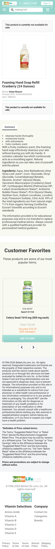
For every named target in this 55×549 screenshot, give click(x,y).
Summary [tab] (10, 127)
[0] (48, 10)
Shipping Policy (46, 544)
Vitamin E (10, 533)
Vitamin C (10, 524)
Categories (40, 516)
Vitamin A (10, 516)
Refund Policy (35, 544)
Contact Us (40, 512)
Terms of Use (15, 544)
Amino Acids (12, 512)
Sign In (47, 3)
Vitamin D (10, 528)
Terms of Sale (25, 544)
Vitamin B (10, 520)
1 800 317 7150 (29, 3)
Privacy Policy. (6, 544)
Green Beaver (15, 91)
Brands (38, 520)
